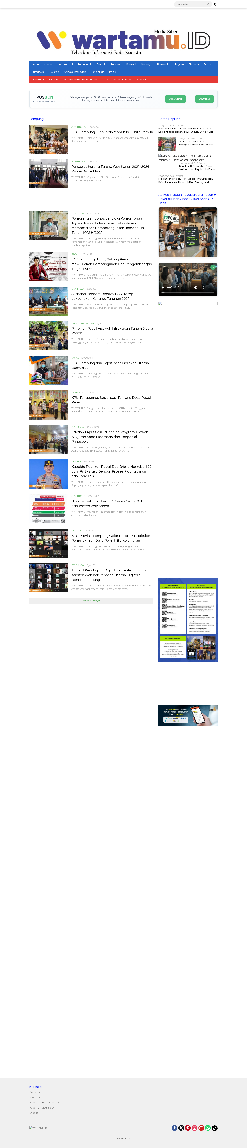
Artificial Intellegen (75, 72)
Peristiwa (116, 64)
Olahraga (146, 64)
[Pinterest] (188, 1128)
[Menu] (31, 4)
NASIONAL (77, 530)
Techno (208, 64)
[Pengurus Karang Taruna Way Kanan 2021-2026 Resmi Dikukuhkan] (48, 173)
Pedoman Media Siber (118, 79)
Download (204, 98)
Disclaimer (38, 79)
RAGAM (75, 254)
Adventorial (66, 64)
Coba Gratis (175, 98)
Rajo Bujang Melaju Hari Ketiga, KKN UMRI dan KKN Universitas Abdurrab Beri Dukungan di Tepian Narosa (185, 181)
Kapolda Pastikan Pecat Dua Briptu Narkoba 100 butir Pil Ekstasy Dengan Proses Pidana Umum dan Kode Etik (111, 471)
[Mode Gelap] (216, 4)
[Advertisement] (123, 18)
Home (35, 64)
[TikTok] (215, 1128)
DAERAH (75, 392)
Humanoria (38, 72)
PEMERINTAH (78, 213)
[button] (208, 4)
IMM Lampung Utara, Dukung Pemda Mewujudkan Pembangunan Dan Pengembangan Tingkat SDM (111, 264)
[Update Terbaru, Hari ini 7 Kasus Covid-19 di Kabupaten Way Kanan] (48, 508)
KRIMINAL (76, 461)
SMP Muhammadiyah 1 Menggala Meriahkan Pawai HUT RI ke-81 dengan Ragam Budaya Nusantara (198, 143)
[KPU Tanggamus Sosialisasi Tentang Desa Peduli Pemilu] (48, 405)
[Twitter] (181, 1128)
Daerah (101, 64)
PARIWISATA (78, 323)
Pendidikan (97, 72)
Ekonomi (194, 64)
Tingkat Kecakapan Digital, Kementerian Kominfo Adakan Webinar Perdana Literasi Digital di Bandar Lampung (111, 575)
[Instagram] (194, 1128)
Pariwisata (163, 64)
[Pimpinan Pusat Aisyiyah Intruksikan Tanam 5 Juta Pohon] (48, 335)
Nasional (49, 64)
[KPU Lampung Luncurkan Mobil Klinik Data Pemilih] (48, 139)
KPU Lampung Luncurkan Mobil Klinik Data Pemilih (112, 132)
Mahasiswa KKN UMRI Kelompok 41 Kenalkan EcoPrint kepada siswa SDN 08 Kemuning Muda (185, 130)
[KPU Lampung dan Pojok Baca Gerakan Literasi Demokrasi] (48, 370)
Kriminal (131, 64)
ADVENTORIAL (79, 126)
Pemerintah (85, 64)
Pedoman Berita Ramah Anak (82, 79)
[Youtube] (201, 1128)
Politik (112, 72)
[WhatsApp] (208, 1128)
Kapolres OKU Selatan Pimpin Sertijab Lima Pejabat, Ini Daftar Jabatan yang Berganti (197, 168)
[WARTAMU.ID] (123, 42)
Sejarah (54, 72)
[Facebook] (174, 1128)
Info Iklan (54, 79)
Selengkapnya (91, 601)
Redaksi (141, 79)
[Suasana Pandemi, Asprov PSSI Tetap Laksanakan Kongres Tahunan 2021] (48, 301)
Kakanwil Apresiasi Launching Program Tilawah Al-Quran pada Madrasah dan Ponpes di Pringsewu (109, 436)
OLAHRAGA (77, 288)
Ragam (179, 64)
